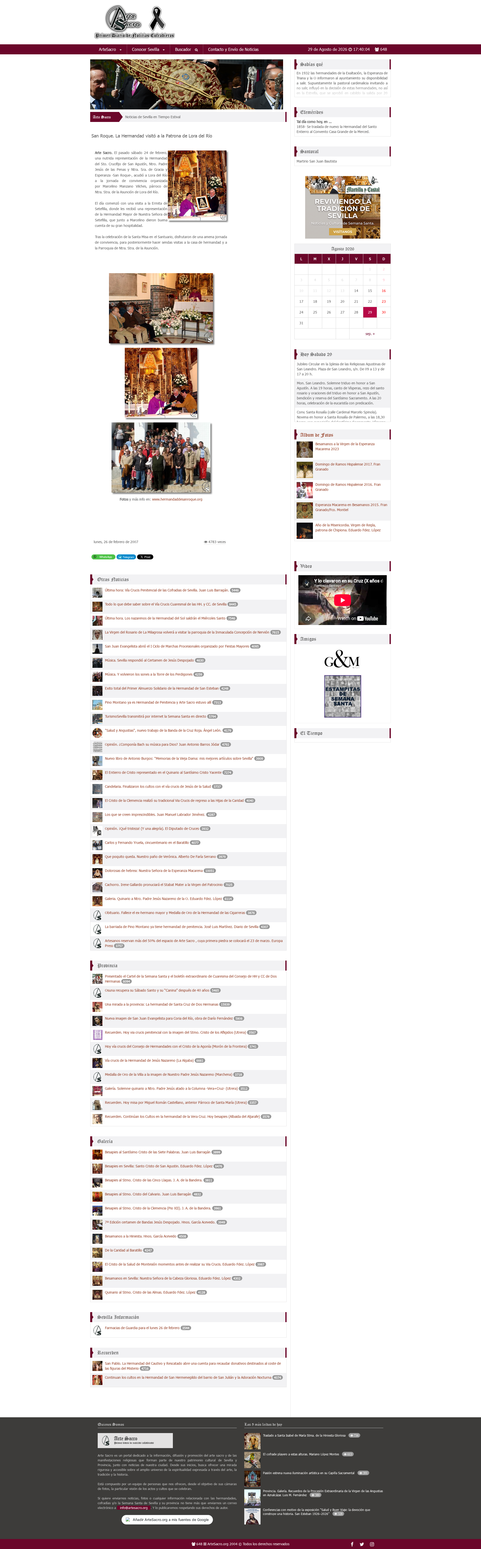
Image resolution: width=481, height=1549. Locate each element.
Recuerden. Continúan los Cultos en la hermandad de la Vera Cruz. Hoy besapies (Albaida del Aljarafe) (182, 1116)
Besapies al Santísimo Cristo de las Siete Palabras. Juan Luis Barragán (157, 1152)
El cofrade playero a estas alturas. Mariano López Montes (307, 1454)
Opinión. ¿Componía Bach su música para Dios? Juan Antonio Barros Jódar (162, 744)
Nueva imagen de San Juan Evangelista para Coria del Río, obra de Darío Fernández (169, 1018)
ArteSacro (108, 49)
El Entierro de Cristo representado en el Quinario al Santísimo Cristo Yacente (163, 772)
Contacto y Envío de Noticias (233, 49)
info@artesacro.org (134, 1508)
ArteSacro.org (217, 1543)
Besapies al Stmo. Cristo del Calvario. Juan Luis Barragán (148, 1194)
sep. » (370, 333)
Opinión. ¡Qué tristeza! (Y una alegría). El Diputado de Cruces (152, 828)
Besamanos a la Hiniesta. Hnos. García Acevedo (141, 1236)
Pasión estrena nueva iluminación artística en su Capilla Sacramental (315, 1473)
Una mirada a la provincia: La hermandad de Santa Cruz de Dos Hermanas (161, 1004)
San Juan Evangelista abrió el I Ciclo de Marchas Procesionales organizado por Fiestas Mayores (177, 646)
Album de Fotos (316, 434)
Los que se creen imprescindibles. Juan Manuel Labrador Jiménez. (155, 814)
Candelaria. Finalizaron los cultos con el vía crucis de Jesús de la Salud (158, 786)
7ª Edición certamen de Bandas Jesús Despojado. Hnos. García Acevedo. (160, 1222)
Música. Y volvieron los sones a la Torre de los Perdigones (148, 674)
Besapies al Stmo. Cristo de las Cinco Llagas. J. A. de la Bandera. (153, 1180)
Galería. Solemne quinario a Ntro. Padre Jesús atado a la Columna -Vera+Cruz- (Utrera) (171, 1088)
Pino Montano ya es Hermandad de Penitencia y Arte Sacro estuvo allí (158, 702)
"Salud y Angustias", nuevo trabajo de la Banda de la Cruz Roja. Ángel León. (163, 730)
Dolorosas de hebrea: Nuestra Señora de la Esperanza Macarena (154, 870)
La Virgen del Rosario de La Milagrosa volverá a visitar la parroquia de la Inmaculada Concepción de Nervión (187, 632)
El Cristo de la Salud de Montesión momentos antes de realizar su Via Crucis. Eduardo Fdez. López (180, 1264)
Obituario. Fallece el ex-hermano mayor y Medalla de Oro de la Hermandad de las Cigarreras (175, 912)
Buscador (183, 49)
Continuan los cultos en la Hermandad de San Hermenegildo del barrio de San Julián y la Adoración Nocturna (188, 1377)
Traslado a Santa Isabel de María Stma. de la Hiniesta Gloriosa (310, 1435)
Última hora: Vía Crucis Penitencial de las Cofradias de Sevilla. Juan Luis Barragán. (167, 590)
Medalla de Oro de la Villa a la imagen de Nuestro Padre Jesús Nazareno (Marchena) (168, 1074)
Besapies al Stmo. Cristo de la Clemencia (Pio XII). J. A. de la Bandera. (158, 1208)
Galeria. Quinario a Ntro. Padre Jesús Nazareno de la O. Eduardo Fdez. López (163, 898)
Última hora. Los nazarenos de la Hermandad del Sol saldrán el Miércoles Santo (165, 618)
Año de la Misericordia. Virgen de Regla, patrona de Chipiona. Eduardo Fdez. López (348, 527)
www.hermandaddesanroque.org (177, 499)
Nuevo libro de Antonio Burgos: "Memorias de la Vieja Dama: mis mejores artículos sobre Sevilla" (179, 758)
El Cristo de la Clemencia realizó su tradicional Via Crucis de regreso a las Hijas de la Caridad (174, 800)
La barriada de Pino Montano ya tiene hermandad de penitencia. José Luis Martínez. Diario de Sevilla (181, 926)
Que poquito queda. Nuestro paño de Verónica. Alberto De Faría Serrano (161, 856)
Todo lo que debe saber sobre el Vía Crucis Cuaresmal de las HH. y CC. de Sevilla (165, 604)
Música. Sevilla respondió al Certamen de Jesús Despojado (149, 660)
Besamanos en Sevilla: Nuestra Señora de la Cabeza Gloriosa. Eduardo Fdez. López (168, 1278)
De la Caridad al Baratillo (123, 1250)
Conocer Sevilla (146, 49)
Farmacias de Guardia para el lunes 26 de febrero (142, 1327)
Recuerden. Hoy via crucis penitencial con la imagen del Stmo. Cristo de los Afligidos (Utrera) (175, 1032)
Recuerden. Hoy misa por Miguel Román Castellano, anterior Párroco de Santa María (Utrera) (176, 1102)
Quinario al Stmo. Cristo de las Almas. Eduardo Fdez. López (150, 1292)
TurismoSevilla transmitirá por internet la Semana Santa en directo (156, 716)
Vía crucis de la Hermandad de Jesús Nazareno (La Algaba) (149, 1060)
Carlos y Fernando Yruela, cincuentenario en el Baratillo (147, 842)
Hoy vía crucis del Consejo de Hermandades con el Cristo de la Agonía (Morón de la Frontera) (176, 1046)
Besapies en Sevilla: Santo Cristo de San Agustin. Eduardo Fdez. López (158, 1166)
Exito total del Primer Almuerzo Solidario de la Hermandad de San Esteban (162, 688)
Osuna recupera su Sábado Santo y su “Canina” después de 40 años (157, 990)
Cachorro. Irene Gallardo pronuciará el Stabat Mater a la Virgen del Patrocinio (164, 884)
